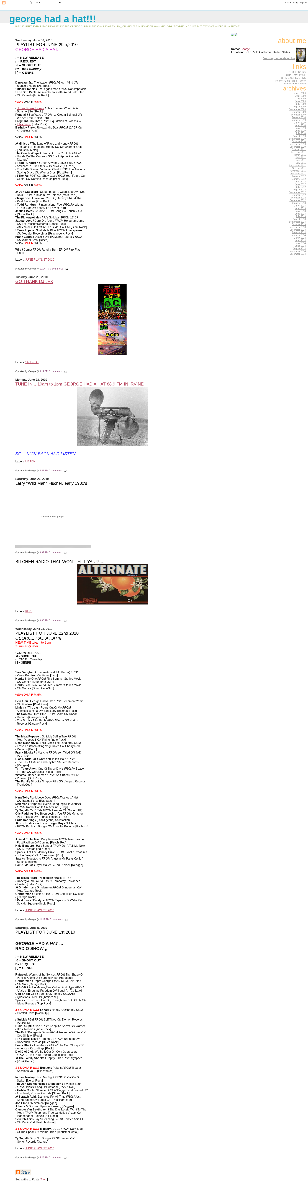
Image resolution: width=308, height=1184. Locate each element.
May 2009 (301, 98)
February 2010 (298, 120)
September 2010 (297, 138)
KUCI (28, 611)
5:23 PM (44, 1157)
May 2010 (301, 128)
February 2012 (298, 179)
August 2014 (299, 248)
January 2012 (299, 176)
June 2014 (300, 246)
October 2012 (299, 195)
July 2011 (301, 163)
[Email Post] (66, 268)
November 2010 (297, 144)
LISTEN (30, 461)
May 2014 (301, 243)
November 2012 (297, 197)
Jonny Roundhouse (30, 108)
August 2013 (299, 219)
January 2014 (299, 232)
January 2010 (299, 117)
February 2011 (298, 152)
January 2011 (299, 149)
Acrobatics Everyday (294, 83)
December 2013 (297, 229)
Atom (43, 1179)
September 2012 (297, 192)
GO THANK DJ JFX (34, 281)
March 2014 (300, 237)
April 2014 (300, 240)
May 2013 (301, 211)
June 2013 (300, 213)
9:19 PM (44, 371)
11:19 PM (44, 919)
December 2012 (297, 200)
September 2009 (297, 109)
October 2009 (299, 112)
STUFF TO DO (297, 72)
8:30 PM (44, 620)
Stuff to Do (31, 362)
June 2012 (300, 184)
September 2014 (297, 251)
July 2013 (301, 216)
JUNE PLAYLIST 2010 (39, 259)
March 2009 (300, 93)
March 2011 (300, 154)
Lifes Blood (24, 124)
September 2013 (297, 221)
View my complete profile (279, 58)
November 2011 (298, 171)
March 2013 (300, 205)
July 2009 (301, 104)
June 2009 (300, 101)
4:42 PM (44, 470)
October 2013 (299, 224)
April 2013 (300, 208)
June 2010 (300, 130)
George (245, 49)
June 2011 (300, 160)
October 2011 (299, 168)
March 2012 (300, 181)
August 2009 (299, 106)
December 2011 (298, 173)
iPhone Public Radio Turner (290, 80)
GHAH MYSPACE (296, 75)
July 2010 (301, 133)
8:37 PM (44, 552)
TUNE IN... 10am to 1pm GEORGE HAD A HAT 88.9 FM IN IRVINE (79, 384)
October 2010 (299, 141)
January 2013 (299, 203)
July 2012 (301, 187)
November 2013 (297, 227)
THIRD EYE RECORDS (292, 77)
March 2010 (300, 122)
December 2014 (297, 254)
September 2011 (297, 165)
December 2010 (297, 146)
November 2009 (297, 114)
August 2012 (299, 189)
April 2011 (301, 157)
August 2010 (299, 136)
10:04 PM (44, 268)
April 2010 (300, 125)
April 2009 (300, 96)
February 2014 (298, 235)
